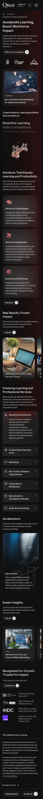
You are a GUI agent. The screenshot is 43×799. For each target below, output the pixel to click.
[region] (20, 761)
